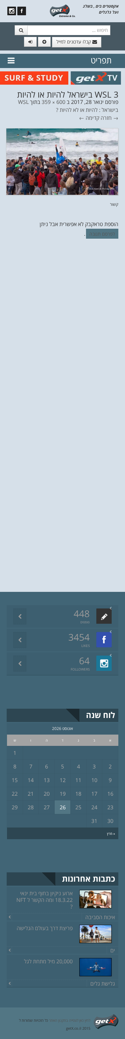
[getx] (62, 10)
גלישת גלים (102, 983)
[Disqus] (62, 335)
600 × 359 (53, 102)
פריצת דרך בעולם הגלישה (45, 928)
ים (112, 950)
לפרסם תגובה (102, 234)
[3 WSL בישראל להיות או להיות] (62, 161)
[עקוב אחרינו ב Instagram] (11, 11)
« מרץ (111, 833)
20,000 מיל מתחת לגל (48, 961)
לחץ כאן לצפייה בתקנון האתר (69, 1020)
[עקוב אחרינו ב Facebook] (21, 11)
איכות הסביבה (100, 917)
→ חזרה (109, 117)
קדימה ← (89, 117)
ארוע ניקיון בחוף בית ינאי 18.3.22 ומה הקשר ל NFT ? (44, 900)
